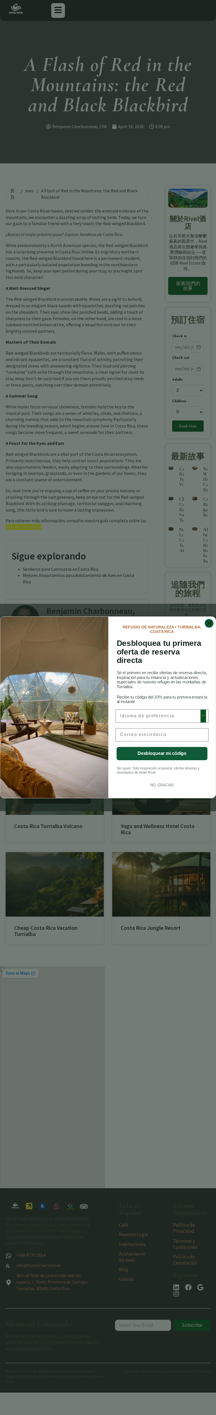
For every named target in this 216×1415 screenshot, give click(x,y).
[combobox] (160, 716)
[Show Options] (203, 716)
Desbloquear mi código (162, 753)
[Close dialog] (209, 623)
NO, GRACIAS (162, 785)
